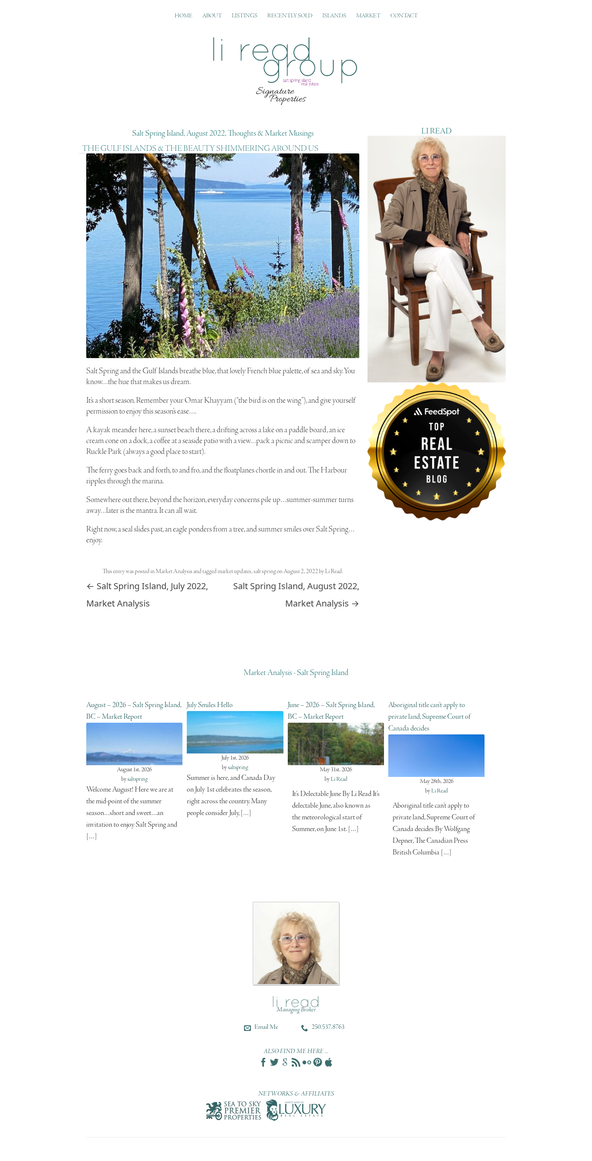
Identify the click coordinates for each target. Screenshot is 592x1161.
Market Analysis (174, 571)
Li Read (333, 571)
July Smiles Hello (210, 705)
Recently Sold (289, 16)
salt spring (265, 571)
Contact (404, 16)
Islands (334, 16)
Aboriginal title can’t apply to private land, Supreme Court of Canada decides (429, 717)
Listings (244, 16)
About (212, 16)
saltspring (137, 779)
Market (368, 16)
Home (183, 16)
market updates (234, 571)
